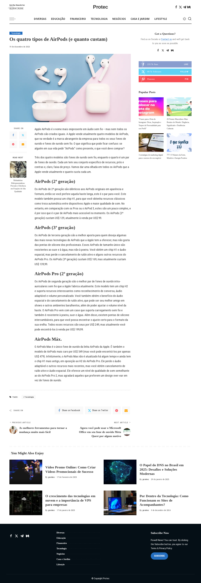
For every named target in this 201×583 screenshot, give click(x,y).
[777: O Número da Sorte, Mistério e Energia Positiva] (179, 142)
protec (51, 477)
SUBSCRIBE (159, 556)
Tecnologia (16, 33)
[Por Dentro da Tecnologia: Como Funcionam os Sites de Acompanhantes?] (120, 503)
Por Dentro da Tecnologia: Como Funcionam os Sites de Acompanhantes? (164, 500)
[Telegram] (184, 7)
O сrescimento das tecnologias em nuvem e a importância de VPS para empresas (70, 500)
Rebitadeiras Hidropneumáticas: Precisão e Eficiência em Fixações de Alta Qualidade (18, 186)
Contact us (166, 39)
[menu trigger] (14, 19)
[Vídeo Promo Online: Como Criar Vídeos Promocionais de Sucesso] (25, 472)
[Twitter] (180, 7)
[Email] (23, 144)
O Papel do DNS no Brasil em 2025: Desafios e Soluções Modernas (162, 469)
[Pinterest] (13, 144)
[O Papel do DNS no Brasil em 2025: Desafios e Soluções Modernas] (120, 472)
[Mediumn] (188, 7)
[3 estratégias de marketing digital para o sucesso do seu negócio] (151, 142)
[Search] (190, 19)
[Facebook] (176, 7)
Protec (100, 7)
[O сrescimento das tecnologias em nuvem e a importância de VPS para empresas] (25, 503)
